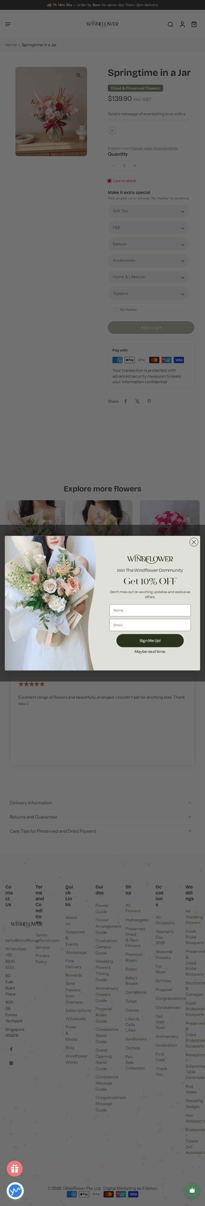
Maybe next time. (150, 651)
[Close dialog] (194, 542)
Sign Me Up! (150, 640)
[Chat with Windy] (192, 1190)
